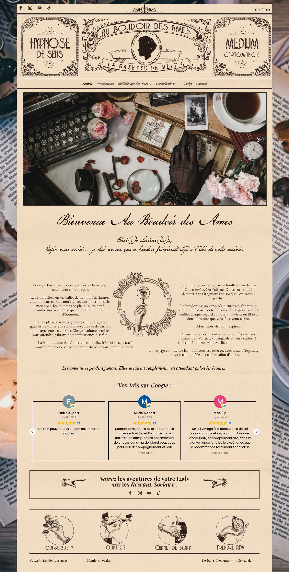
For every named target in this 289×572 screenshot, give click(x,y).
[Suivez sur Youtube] (39, 8)
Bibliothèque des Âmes (133, 84)
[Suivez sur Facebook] (21, 8)
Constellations (165, 84)
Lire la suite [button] (144, 453)
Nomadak (244, 560)
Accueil (87, 84)
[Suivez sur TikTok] (49, 8)
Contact (201, 84)
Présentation (105, 84)
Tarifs (188, 84)
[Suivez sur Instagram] (30, 8)
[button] (256, 432)
